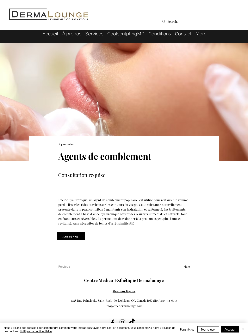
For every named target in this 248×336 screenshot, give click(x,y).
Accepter (230, 329)
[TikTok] (132, 322)
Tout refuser (208, 329)
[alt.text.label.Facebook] (113, 322)
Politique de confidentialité (36, 331)
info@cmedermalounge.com (124, 306)
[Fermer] (243, 329)
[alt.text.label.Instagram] (122, 322)
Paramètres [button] (187, 329)
